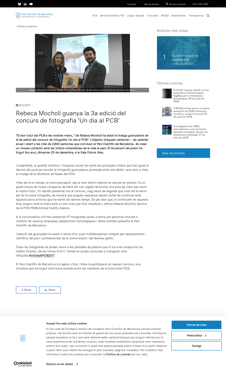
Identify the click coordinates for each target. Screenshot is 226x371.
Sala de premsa (151, 4)
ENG (206, 4)
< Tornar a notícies (26, 26)
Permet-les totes (197, 325)
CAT (195, 4)
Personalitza (194, 335)
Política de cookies (118, 354)
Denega (196, 346)
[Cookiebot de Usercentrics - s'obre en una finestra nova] (22, 364)
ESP (200, 4)
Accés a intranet (177, 4)
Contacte (131, 4)
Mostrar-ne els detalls (59, 364)
